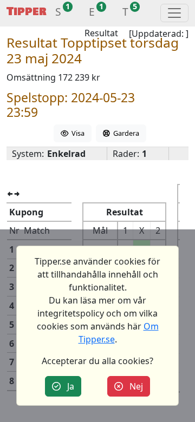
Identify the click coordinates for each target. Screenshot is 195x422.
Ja (67, 386)
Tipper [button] (26, 11)
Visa (76, 133)
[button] (58, 13)
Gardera (124, 133)
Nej (133, 386)
